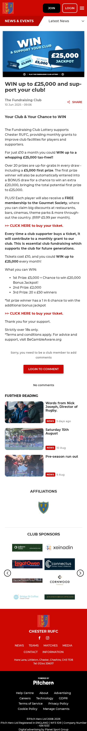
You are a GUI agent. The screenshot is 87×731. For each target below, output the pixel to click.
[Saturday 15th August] (24, 439)
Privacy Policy (58, 703)
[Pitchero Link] (43, 684)
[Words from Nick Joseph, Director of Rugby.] (24, 412)
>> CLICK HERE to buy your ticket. (34, 226)
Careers (25, 698)
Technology (44, 698)
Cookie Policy (27, 709)
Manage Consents (56, 709)
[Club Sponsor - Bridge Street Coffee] (27, 598)
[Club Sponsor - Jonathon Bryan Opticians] (60, 598)
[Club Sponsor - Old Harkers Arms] (27, 581)
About (43, 693)
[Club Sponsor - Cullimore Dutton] (27, 548)
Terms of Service (31, 703)
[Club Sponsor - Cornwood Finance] (60, 581)
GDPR (63, 698)
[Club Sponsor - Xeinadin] (60, 548)
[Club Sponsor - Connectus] (60, 565)
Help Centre (25, 693)
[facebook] (39, 638)
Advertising (62, 693)
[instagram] (48, 638)
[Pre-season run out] (24, 466)
